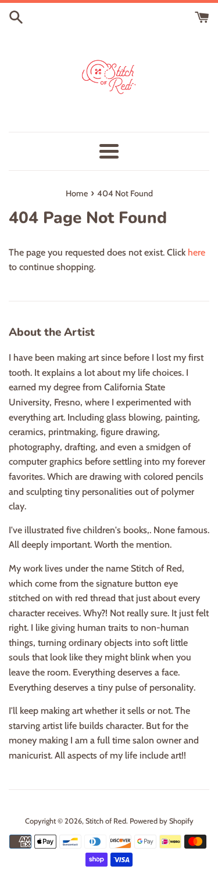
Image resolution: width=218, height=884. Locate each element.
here (196, 252)
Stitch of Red (105, 821)
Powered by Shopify (162, 821)
